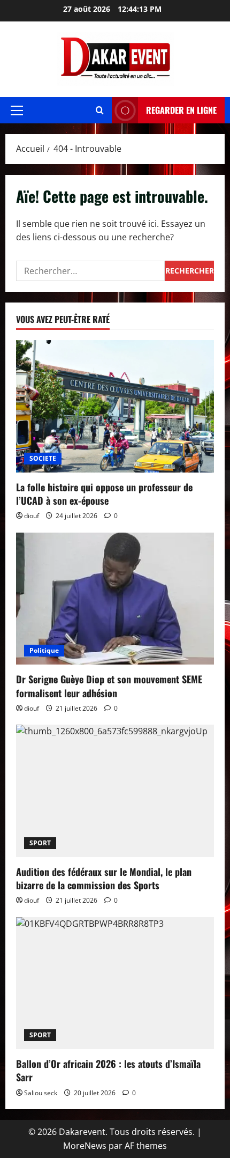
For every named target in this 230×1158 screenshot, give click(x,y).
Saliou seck (40, 1092)
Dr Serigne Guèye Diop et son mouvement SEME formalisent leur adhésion (109, 685)
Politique (44, 650)
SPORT (40, 842)
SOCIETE (42, 458)
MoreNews (84, 1146)
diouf (31, 515)
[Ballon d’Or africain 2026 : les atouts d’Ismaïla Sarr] (115, 983)
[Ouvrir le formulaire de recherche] (100, 110)
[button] (16, 110)
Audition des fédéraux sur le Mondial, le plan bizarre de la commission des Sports (103, 878)
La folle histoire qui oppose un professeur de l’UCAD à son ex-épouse (104, 493)
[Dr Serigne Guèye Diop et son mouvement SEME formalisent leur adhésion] (115, 599)
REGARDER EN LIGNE (181, 110)
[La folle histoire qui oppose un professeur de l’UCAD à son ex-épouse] (115, 406)
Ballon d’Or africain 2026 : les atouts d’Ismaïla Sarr (108, 1070)
